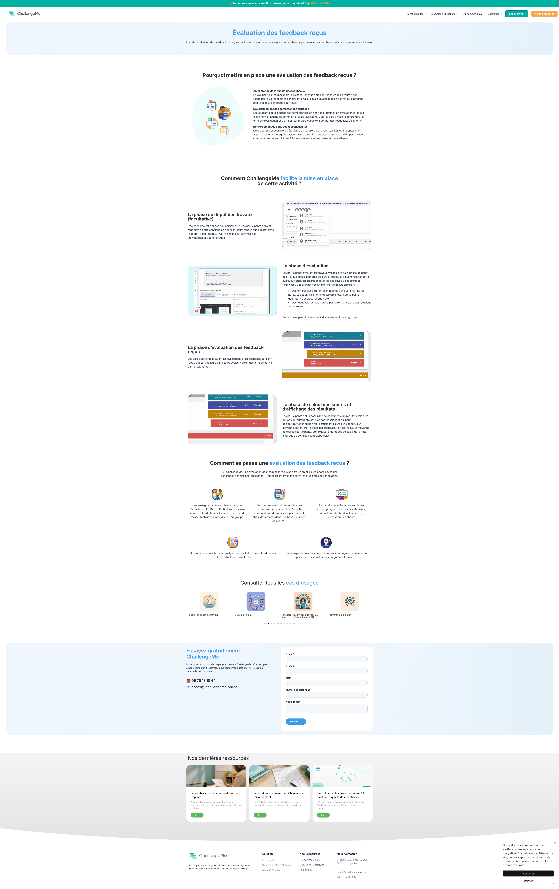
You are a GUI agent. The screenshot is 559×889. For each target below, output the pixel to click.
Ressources (493, 13)
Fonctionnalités (415, 13)
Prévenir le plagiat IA (248, 614)
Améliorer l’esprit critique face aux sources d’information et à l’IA (209, 616)
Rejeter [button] (528, 880)
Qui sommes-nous (472, 13)
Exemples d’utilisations (443, 13)
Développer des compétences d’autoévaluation (347, 616)
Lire (197, 815)
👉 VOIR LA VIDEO (318, 3)
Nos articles (306, 870)
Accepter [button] (528, 873)
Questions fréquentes (312, 865)
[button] (265, 623)
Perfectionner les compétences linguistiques (301, 616)
